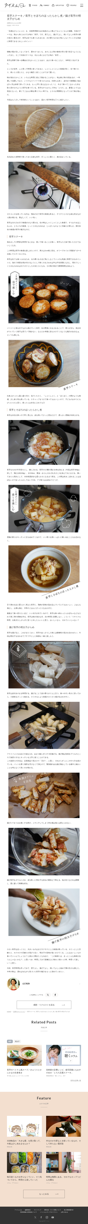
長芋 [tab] (9, 1041)
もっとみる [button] (44, 1194)
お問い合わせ (64, 1212)
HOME (9, 1011)
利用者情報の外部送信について (28, 1212)
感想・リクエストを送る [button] (44, 1005)
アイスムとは (18, 1209)
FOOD (9, 25)
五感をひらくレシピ (19, 1011)
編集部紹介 (28, 1209)
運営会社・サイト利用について (52, 1209)
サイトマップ (37, 1209)
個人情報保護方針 (69, 1209)
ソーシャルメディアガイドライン (49, 1212)
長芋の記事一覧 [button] (76, 1080)
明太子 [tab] (17, 1041)
